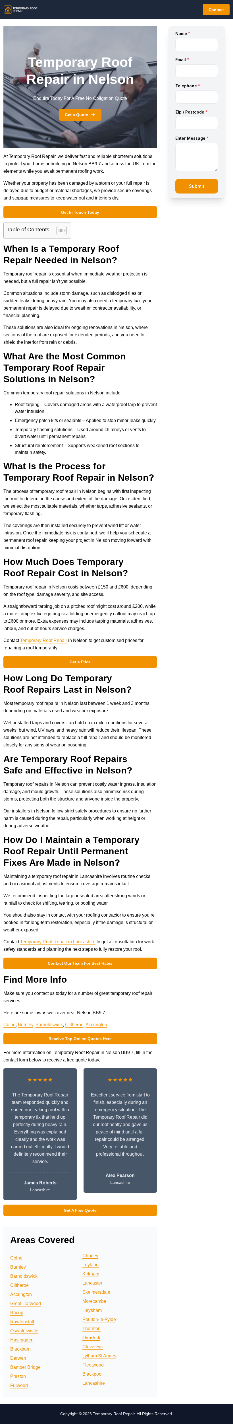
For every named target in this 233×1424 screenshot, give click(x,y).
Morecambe (94, 1301)
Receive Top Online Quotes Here (80, 1038)
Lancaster (92, 1283)
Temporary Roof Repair (43, 640)
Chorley (90, 1255)
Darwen (18, 1358)
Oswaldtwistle (24, 1330)
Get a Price (80, 662)
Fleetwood (93, 1365)
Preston (18, 1376)
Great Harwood (25, 1303)
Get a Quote (76, 114)
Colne (9, 1024)
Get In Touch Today (80, 212)
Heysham (92, 1310)
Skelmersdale (96, 1292)
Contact (216, 9)
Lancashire (93, 1383)
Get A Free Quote (80, 1210)
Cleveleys (92, 1346)
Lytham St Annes (99, 1355)
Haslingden (22, 1339)
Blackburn (20, 1349)
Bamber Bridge (25, 1367)
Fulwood (19, 1385)
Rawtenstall (22, 1321)
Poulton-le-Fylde (99, 1319)
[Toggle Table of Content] (58, 230)
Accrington (96, 1024)
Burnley (25, 1024)
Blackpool (92, 1374)
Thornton (91, 1328)
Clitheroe (74, 1024)
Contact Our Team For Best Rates (80, 963)
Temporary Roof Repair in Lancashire (57, 941)
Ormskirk (91, 1337)
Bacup (16, 1312)
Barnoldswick (49, 1024)
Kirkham (90, 1273)
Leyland (90, 1264)
